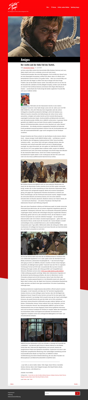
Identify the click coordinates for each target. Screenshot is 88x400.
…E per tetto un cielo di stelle (35, 375)
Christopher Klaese (28, 68)
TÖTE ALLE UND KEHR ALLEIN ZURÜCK (52, 271)
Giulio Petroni (62, 375)
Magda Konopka (25, 377)
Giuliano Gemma (55, 375)
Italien (25, 379)
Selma (11, 384)
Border (76, 384)
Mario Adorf (32, 377)
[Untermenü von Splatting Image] (79, 7)
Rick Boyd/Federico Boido (42, 377)
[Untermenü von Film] (49, 7)
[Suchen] (77, 393)
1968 (31, 379)
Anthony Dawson (46, 375)
